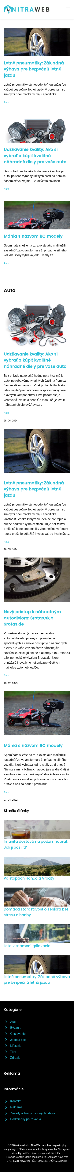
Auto (6, 102)
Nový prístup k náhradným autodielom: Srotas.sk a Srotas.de (32, 618)
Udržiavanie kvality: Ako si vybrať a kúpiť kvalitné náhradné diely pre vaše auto (35, 155)
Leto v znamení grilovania (27, 945)
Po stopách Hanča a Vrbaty (29, 878)
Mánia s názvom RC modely (33, 236)
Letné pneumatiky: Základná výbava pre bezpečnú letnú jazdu (34, 69)
